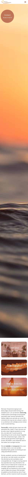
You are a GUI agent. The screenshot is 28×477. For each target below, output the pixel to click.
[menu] (25, 1)
